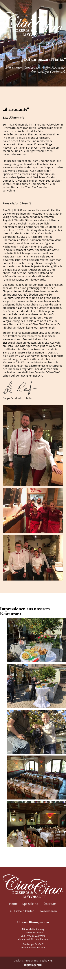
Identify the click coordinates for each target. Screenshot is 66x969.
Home (13, 904)
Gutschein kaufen (22, 911)
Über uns (50, 904)
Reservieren (48, 911)
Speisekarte (30, 904)
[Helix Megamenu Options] (54, 44)
